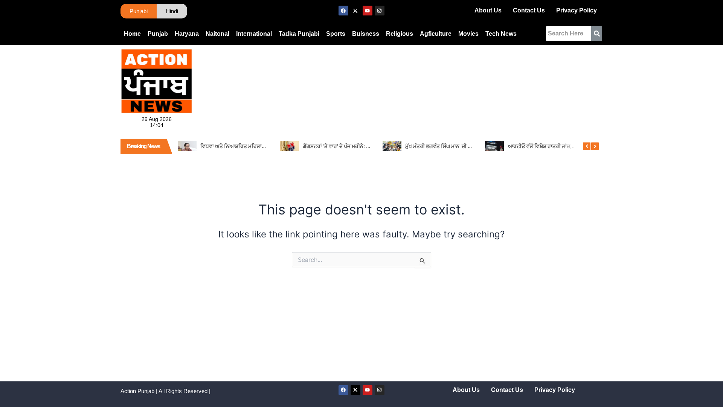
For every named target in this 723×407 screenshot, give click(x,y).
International (254, 34)
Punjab (158, 34)
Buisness (365, 34)
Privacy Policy (576, 10)
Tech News (501, 34)
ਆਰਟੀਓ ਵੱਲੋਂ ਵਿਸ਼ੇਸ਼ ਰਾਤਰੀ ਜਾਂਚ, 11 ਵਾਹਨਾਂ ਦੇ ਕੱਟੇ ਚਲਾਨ (563, 146)
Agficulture (435, 34)
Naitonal (217, 34)
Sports (335, 34)
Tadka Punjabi (299, 34)
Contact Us (529, 10)
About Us (488, 10)
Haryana (187, 34)
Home (132, 34)
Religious (399, 34)
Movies (468, 34)
